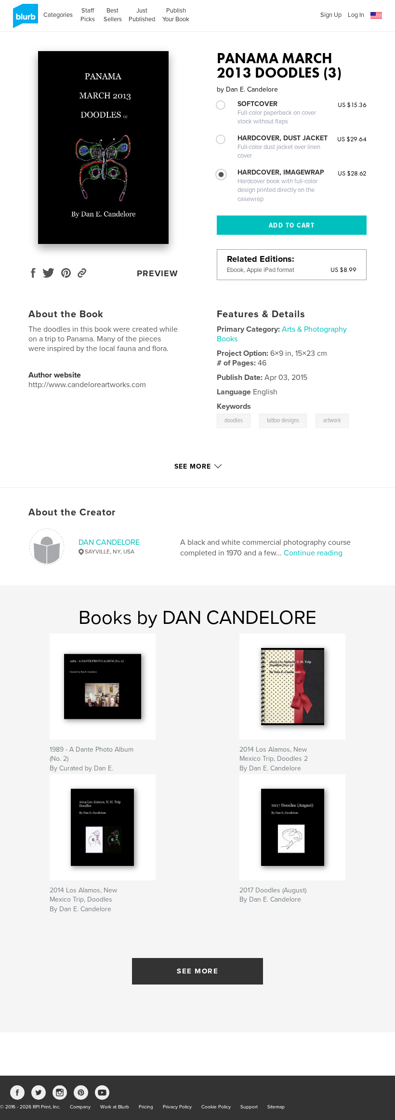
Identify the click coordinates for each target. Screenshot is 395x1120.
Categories (58, 15)
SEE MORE (197, 971)
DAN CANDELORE (109, 542)
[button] (376, 16)
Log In (356, 15)
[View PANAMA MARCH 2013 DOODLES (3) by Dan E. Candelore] (103, 147)
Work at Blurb (114, 1107)
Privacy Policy (177, 1107)
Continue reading (313, 553)
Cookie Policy (216, 1107)
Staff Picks (87, 15)
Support (249, 1107)
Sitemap (276, 1107)
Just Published (142, 15)
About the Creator (72, 512)
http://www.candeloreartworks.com (87, 385)
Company (80, 1107)
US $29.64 (352, 139)
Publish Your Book (175, 15)
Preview (157, 273)
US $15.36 (352, 104)
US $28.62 (352, 173)
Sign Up (331, 15)
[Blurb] (24, 19)
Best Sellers (113, 15)
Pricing (146, 1107)
